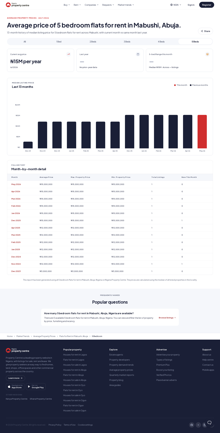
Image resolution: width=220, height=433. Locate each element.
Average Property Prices (44, 336)
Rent (76, 4)
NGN (176, 4)
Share (207, 31)
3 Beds (127, 41)
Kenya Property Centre (16, 399)
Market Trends (22, 336)
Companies (90, 4)
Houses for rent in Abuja (74, 369)
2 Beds (93, 41)
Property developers (119, 359)
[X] (198, 425)
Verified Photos (164, 375)
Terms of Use (69, 425)
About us (206, 354)
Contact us (207, 364)
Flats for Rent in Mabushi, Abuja (73, 336)
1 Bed (58, 41)
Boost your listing (165, 369)
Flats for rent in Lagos (73, 359)
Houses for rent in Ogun (74, 400)
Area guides (115, 385)
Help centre (208, 359)
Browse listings (166, 317)
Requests (107, 4)
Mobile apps (208, 369)
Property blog (116, 380)
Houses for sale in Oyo (74, 395)
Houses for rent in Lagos (75, 354)
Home (10, 336)
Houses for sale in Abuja (74, 380)
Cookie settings (85, 425)
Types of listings (164, 359)
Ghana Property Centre (41, 399)
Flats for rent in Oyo (73, 390)
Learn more (13, 378)
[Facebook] (191, 425)
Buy (65, 4)
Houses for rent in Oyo (74, 385)
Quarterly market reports (121, 375)
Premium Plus (163, 364)
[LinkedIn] (205, 425)
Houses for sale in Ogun (74, 410)
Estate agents (116, 354)
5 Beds (195, 41)
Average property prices (121, 369)
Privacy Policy (55, 425)
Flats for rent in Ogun (73, 405)
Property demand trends (121, 364)
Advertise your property (168, 354)
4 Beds (161, 41)
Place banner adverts (166, 380)
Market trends (125, 4)
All (25, 41)
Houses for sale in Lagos (75, 364)
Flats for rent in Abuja (73, 375)
